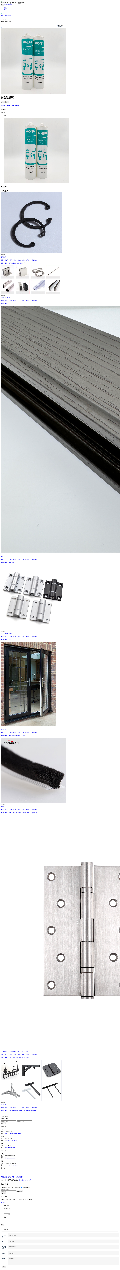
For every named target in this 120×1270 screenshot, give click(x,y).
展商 (5, 9)
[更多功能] (4, 254)
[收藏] (3, 254)
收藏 (2, 102)
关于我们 (3, 1177)
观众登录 (8, 15)
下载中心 (14, 1177)
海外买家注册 (6, 1187)
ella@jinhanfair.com (10, 1158)
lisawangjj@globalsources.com (13, 1133)
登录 (2, 4)
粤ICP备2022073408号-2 (25, 1180)
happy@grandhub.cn (10, 1147)
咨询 (7, 102)
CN (2, 13)
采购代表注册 (16, 1187)
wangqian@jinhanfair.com (11, 1165)
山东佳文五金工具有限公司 (10, 105)
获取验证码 (19, 1191)
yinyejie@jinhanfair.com (11, 1140)
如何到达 (9, 1177)
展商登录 (3, 15)
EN (5, 13)
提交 (2, 1224)
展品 (5, 8)
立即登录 (3, 1193)
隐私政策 (20, 1177)
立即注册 (3, 1202)
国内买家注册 (26, 1187)
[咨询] (1, 254)
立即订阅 (3, 1123)
